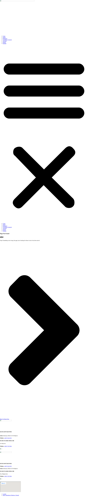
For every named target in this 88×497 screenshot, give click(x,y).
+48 (8, 438)
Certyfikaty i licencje (7, 39)
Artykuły (5, 41)
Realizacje (5, 38)
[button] (44, 133)
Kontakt (4, 43)
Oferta (4, 37)
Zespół (4, 42)
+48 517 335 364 (8, 446)
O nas (4, 36)
